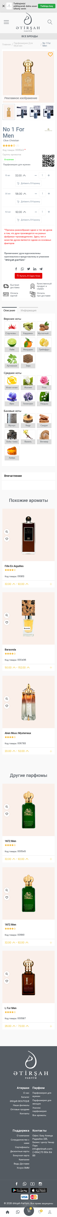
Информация (28, 310)
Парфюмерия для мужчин (23, 44)
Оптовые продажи (19, 1109)
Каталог (25, 1097)
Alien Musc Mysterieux (18, 733)
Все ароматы (39, 1115)
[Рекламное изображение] (28, 535)
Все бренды (30, 36)
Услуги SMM (23, 1167)
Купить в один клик (29, 276)
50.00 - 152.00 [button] (17, 667)
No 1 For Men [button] (47, 44)
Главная (6, 44)
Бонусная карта (21, 1155)
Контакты (24, 1113)
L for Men (10, 1008)
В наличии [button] (9, 159)
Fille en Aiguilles (14, 566)
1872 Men (10, 841)
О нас (26, 1092)
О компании (23, 1135)
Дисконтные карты (19, 1151)
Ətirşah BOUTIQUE (19, 1101)
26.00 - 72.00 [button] (17, 1026)
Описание (9, 310)
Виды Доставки (21, 1163)
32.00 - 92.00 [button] (16, 584)
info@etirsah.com (42, 1148)
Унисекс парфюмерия (39, 1109)
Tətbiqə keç (46, 6)
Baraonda (10, 649)
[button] (7, 532)
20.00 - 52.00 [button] (17, 751)
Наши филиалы (21, 1105)
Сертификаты (22, 1147)
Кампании (24, 1159)
